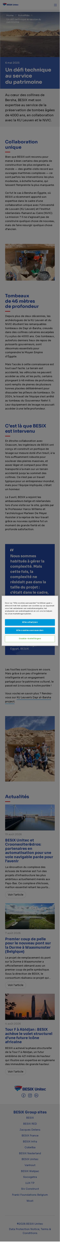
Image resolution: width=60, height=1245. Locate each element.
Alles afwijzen (30, 622)
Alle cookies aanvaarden (29, 630)
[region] (29, 620)
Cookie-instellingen (30, 639)
